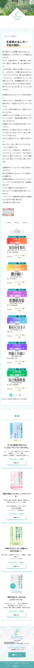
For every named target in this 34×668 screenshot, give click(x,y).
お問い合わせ (18, 654)
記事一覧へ (17, 222)
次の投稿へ (25, 222)
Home (5, 399)
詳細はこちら (16, 462)
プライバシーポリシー (26, 665)
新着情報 (10, 399)
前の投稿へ (9, 222)
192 (20, 395)
